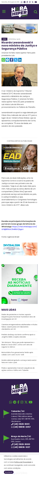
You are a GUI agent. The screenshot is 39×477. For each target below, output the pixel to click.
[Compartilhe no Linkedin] (20, 60)
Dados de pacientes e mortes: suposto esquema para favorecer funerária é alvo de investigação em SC (18, 316)
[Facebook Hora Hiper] (27, 2)
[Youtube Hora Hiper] (36, 2)
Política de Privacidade (22, 462)
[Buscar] (35, 12)
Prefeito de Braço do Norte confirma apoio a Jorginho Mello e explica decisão (18, 336)
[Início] (19, 17)
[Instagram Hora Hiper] (30, 2)
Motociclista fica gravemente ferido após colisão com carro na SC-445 (17, 353)
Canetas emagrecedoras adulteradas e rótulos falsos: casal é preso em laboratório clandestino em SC (19, 326)
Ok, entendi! (8, 472)
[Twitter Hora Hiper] (33, 2)
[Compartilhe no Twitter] (15, 60)
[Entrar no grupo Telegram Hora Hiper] (24, 2)
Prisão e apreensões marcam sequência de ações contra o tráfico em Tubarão (18, 369)
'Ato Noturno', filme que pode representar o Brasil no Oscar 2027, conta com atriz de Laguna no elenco (18, 344)
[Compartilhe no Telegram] (7, 60)
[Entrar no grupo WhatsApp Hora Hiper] (22, 2)
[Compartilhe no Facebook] (11, 60)
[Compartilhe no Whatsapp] (3, 60)
